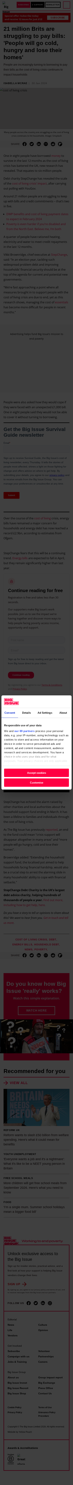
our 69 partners (24, 731)
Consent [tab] (9, 712)
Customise (36, 782)
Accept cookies (36, 772)
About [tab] (63, 712)
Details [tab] (26, 712)
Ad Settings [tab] (45, 712)
